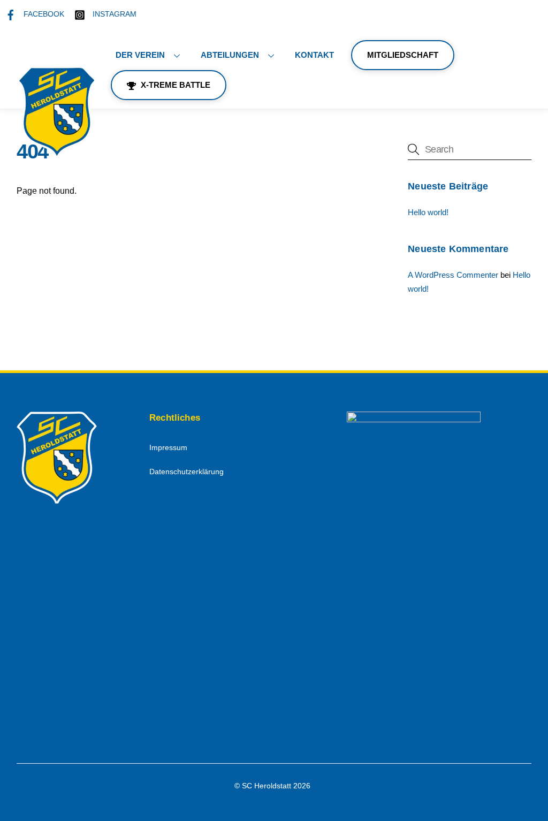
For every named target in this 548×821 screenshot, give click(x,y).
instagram (113, 14)
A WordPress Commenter (453, 274)
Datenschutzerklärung (186, 471)
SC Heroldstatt (266, 786)
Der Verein (140, 54)
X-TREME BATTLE (174, 84)
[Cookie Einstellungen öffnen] (23, 807)
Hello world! (428, 212)
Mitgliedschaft (402, 54)
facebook (42, 14)
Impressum (168, 447)
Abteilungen (230, 54)
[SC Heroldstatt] (57, 153)
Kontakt (314, 54)
